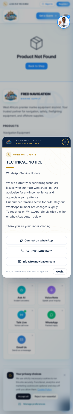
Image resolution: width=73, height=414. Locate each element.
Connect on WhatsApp (39, 240)
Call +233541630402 (38, 251)
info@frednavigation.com (39, 261)
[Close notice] (65, 142)
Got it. (60, 271)
